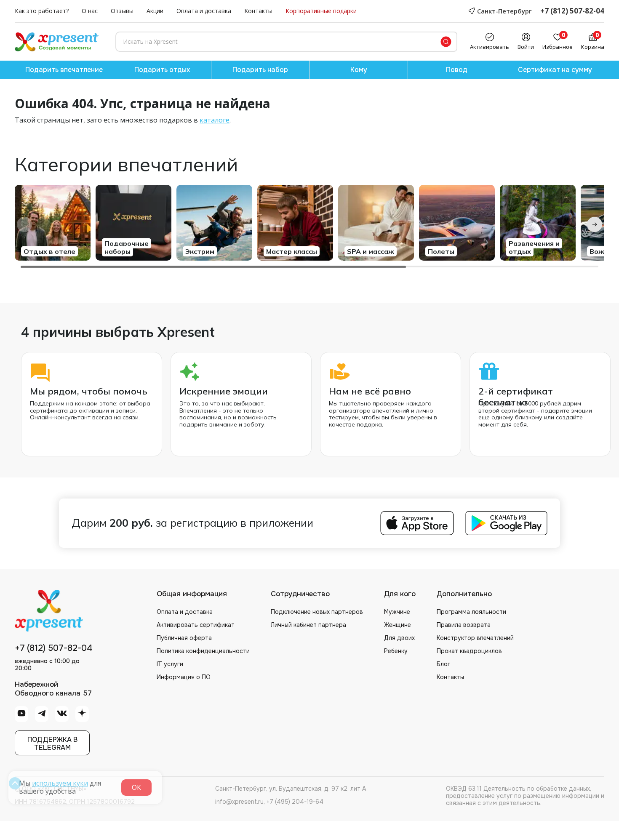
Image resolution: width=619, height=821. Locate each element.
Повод (456, 69)
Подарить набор (260, 69)
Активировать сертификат (196, 625)
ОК (136, 787)
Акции (155, 11)
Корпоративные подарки (321, 11)
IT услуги (170, 664)
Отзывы (122, 11)
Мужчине (397, 612)
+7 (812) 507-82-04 (572, 11)
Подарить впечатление (64, 69)
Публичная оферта (184, 638)
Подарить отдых (162, 69)
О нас (90, 11)
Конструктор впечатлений (475, 638)
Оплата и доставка (203, 11)
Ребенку (396, 651)
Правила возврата (464, 625)
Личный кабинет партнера (308, 625)
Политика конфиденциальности (203, 651)
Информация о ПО (184, 677)
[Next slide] (594, 224)
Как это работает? (42, 11)
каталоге (214, 120)
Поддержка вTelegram (52, 743)
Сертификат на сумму (555, 69)
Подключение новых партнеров (317, 612)
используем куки (60, 783)
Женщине (397, 625)
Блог (443, 664)
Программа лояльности (471, 612)
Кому (358, 69)
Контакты (258, 11)
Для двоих (399, 638)
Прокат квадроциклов (469, 651)
